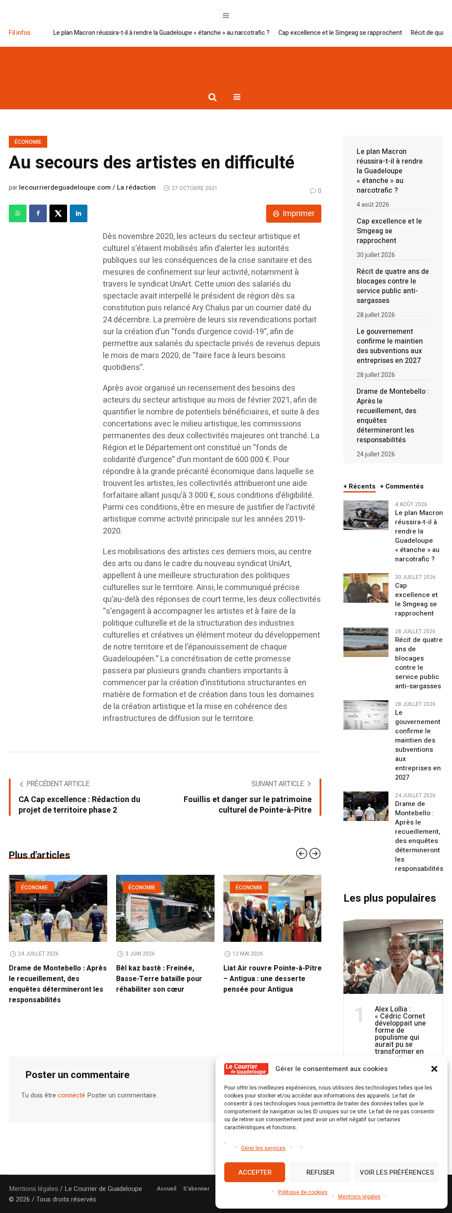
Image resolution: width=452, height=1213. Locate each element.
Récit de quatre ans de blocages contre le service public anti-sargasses (393, 286)
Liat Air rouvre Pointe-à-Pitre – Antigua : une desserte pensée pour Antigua (165, 979)
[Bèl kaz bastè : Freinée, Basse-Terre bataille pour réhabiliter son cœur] (58, 908)
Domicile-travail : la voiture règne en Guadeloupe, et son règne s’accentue (271, 979)
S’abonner (196, 1189)
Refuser (320, 1172)
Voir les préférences (397, 1172)
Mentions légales (359, 1197)
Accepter (254, 1172)
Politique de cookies (303, 1192)
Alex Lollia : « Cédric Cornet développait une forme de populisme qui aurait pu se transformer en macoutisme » (400, 1034)
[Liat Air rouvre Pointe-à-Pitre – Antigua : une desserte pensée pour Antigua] (165, 908)
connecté (71, 1085)
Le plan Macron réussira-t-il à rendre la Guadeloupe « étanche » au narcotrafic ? (124, 32)
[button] (434, 1068)
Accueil (166, 1189)
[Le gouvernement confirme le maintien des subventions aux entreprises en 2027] (365, 715)
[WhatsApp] (17, 213)
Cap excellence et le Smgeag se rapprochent (303, 32)
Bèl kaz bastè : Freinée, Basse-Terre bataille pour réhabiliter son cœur (52, 979)
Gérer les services (263, 1148)
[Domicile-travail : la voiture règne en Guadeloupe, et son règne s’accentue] (272, 908)
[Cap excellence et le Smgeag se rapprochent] (365, 588)
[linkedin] (78, 213)
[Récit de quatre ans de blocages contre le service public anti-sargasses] (365, 642)
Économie (28, 142)
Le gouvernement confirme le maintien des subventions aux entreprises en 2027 (390, 346)
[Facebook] (38, 213)
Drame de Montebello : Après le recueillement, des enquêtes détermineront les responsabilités (393, 415)
